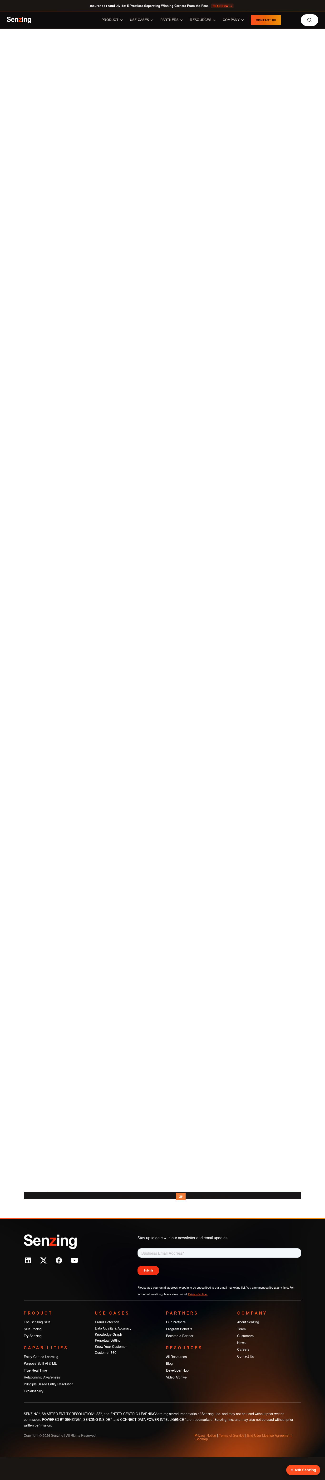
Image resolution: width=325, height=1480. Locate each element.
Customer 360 (105, 1352)
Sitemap (202, 1438)
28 (202, 1197)
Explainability (33, 1390)
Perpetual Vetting (108, 1340)
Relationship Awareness (42, 1377)
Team (241, 1328)
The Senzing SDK (37, 1322)
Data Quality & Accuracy (113, 1328)
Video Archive (87, 113)
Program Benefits (179, 1328)
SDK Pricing (33, 1328)
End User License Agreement (269, 1435)
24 (159, 1197)
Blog (169, 1363)
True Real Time (35, 1370)
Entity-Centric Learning (41, 1356)
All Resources (176, 1356)
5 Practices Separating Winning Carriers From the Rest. (161, 6)
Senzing (64, 113)
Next (225, 1197)
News (241, 1342)
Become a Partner (179, 1335)
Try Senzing (33, 1335)
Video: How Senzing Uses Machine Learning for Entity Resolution (75, 1019)
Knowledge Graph (108, 1334)
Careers (243, 1349)
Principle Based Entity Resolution (48, 1384)
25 (170, 1197)
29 (213, 1197)
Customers (245, 1335)
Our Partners (176, 1322)
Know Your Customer (111, 1346)
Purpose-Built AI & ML (40, 1363)
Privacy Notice (205, 1435)
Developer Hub (177, 1370)
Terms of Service (231, 1435)
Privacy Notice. (197, 1294)
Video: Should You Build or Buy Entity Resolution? (76, 1134)
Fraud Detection (107, 1322)
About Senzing (248, 1322)
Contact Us (245, 1356)
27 (191, 1197)
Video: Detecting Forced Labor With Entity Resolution (77, 775)
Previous (125, 1197)
